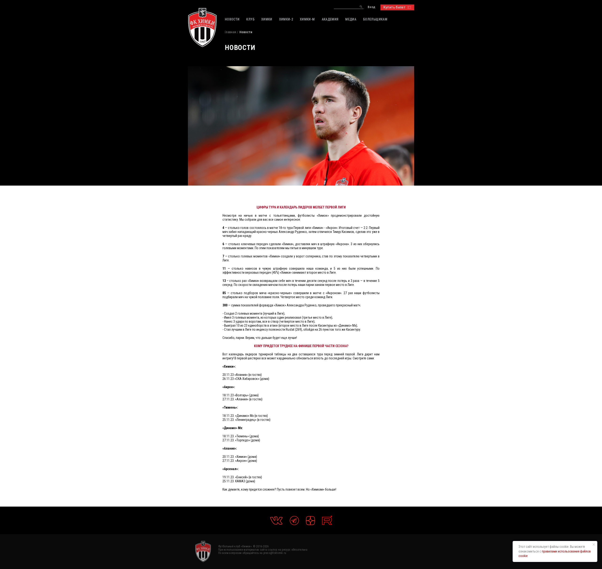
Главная (230, 32)
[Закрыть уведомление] (593, 544)
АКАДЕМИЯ (330, 19)
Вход (371, 7)
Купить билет (394, 7)
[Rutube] (327, 520)
